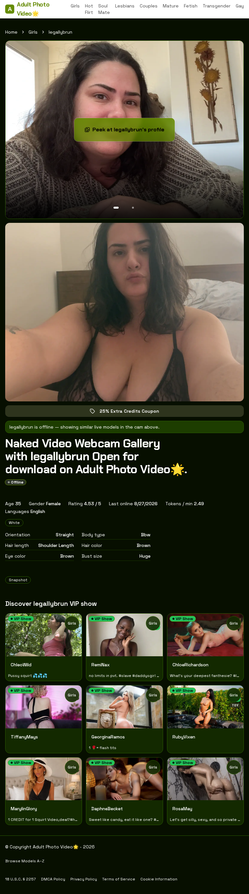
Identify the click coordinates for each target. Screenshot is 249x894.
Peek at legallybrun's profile (132, 131)
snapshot (18, 580)
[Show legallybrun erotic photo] (116, 208)
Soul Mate (104, 9)
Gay (240, 6)
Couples (149, 6)
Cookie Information (158, 879)
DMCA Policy (53, 879)
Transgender (217, 6)
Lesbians (125, 6)
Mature (171, 6)
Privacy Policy (83, 879)
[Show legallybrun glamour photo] (133, 208)
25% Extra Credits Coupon (134, 412)
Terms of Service (118, 879)
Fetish (190, 6)
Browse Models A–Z (24, 861)
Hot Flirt (89, 9)
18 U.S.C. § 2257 (20, 879)
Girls (75, 6)
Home (11, 32)
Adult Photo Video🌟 (28, 9)
